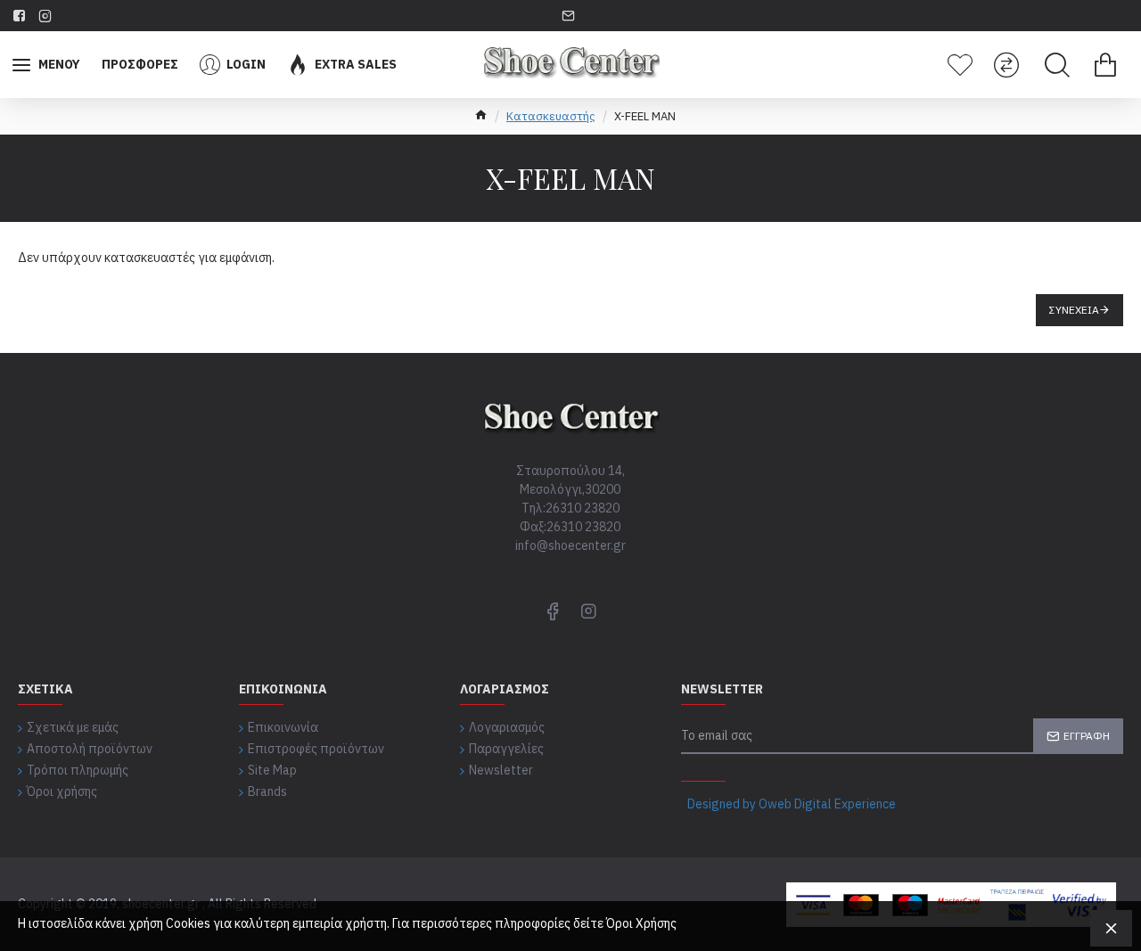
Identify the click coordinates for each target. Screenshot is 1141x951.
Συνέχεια (1074, 309)
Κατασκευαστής (550, 116)
